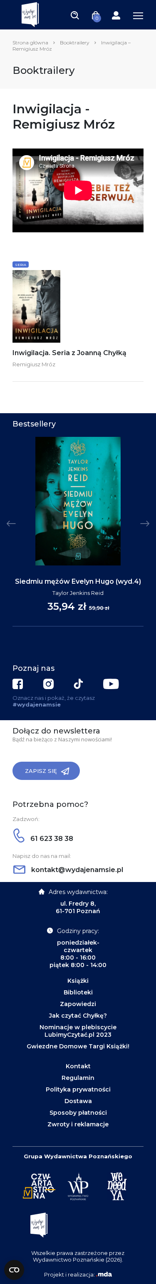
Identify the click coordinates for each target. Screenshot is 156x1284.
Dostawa (78, 1101)
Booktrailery (74, 42)
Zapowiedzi (78, 1004)
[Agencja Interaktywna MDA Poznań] (104, 1274)
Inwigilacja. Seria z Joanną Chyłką (69, 353)
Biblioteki (78, 992)
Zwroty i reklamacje (78, 1124)
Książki (78, 980)
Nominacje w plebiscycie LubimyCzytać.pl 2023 (78, 1030)
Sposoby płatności (78, 1112)
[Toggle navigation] (74, 15)
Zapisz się (41, 770)
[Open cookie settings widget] (14, 1270)
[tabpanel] (78, 532)
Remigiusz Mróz (33, 364)
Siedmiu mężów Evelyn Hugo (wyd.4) (78, 581)
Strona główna (30, 42)
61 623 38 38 (51, 839)
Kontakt (78, 1066)
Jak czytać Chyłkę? (78, 1015)
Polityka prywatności (78, 1089)
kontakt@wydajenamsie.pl (76, 870)
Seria (20, 265)
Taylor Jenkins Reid (78, 593)
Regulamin (78, 1078)
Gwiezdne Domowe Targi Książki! (78, 1046)
